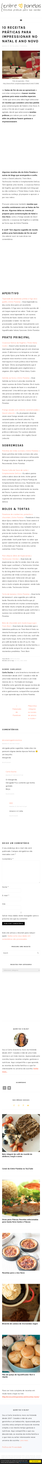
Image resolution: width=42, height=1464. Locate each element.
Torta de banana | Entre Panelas (15, 594)
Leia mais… (24, 1440)
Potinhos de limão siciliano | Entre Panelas (20, 451)
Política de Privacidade (12, 1447)
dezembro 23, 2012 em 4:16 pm (11, 743)
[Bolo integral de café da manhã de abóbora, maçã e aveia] (21, 1151)
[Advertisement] (21, 148)
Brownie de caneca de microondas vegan (20, 1324)
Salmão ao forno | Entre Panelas (15, 378)
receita (25, 660)
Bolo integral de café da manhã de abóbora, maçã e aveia (17, 1155)
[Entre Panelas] (21, 14)
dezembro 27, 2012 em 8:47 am (14, 775)
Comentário (7, 859)
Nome (5, 887)
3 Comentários (23, 46)
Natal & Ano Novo (15, 658)
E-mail (5, 895)
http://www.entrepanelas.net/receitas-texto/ (20, 1397)
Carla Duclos (11, 771)
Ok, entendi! (35, 1461)
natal (21, 660)
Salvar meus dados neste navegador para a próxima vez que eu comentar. (20, 917)
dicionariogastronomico (12, 740)
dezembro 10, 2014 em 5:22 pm (18, 806)
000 (11, 803)
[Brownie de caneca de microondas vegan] (21, 1321)
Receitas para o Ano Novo (13, 1273)
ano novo (17, 660)
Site (3, 904)
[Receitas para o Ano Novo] (21, 1270)
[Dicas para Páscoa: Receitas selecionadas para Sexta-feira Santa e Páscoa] (21, 1217)
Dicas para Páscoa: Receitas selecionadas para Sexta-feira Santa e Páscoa (20, 1220)
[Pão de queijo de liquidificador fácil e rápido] (21, 1372)
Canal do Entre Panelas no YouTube (17, 1169)
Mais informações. (23, 1462)
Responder (6, 762)
